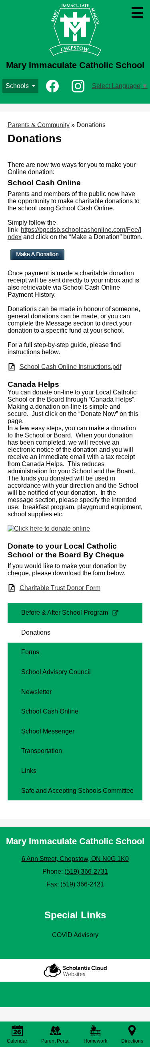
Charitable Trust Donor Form (60, 587)
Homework (95, 1041)
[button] (20, 86)
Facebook (52, 86)
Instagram (78, 86)
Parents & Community (39, 125)
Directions (132, 1041)
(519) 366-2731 (86, 871)
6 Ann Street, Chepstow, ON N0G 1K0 (75, 858)
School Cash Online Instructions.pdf (70, 366)
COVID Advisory (75, 934)
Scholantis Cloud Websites (75, 970)
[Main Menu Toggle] (137, 13)
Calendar (17, 1041)
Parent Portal (55, 1041)
